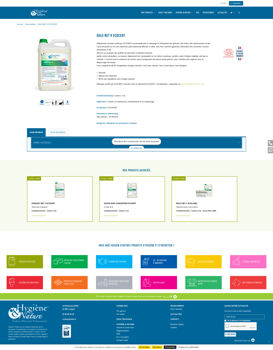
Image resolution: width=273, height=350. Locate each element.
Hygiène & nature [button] (183, 12)
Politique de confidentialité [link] (189, 347)
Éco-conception (122, 337)
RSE (197, 12)
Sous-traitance (165, 12)
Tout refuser (157, 347)
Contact (224, 3)
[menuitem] (224, 3)
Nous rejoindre (176, 309)
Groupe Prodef (122, 340)
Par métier (120, 314)
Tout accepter (144, 347)
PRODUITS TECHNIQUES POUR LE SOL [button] (73, 282)
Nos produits (147, 12)
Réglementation (122, 331)
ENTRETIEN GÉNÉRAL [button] (206, 261)
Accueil (20, 24)
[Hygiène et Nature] (39, 12)
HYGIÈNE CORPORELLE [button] (251, 261)
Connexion (237, 3)
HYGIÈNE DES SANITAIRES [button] (29, 282)
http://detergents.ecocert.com (193, 84)
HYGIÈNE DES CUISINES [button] (117, 261)
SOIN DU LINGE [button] (159, 282)
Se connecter (136, 148)
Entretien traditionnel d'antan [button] (74, 262)
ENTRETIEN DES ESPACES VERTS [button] (207, 282)
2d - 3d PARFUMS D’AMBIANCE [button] (160, 262)
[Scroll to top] (269, 341)
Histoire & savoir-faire (125, 328)
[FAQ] (270, 150)
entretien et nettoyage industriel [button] (118, 282)
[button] (240, 13)
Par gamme (121, 311)
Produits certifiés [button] (27, 261)
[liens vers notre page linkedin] (175, 298)
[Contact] (270, 143)
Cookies (173, 328)
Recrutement (208, 12)
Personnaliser (170, 347)
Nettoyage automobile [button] (252, 282)
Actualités (222, 12)
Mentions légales (177, 324)
